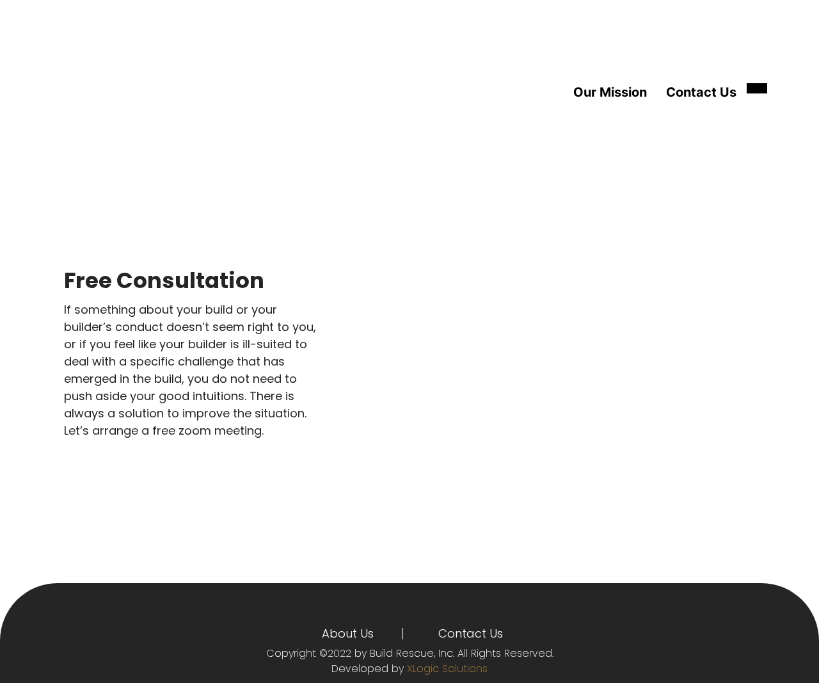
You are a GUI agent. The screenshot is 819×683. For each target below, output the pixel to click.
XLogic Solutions (447, 668)
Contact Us (701, 92)
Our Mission (610, 92)
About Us (348, 633)
